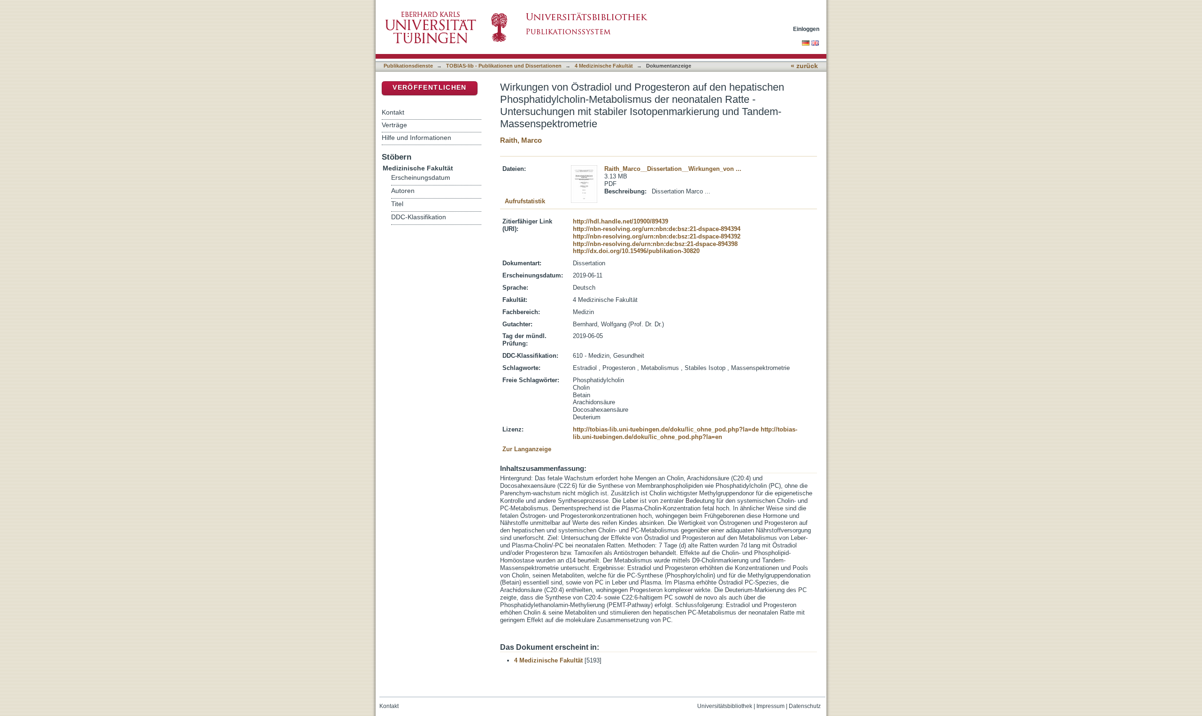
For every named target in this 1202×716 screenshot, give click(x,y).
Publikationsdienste (408, 66)
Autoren (403, 190)
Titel (397, 204)
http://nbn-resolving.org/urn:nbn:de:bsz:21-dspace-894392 (656, 236)
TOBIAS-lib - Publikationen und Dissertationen (504, 66)
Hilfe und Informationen (416, 137)
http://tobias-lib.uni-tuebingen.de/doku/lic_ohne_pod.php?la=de (666, 429)
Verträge (394, 125)
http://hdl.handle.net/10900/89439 (620, 221)
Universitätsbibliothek (724, 706)
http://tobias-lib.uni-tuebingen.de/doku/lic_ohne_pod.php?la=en (685, 433)
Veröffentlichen (429, 87)
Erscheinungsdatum (420, 177)
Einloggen (806, 29)
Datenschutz (805, 706)
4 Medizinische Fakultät (604, 66)
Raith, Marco (521, 140)
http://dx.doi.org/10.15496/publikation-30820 (636, 250)
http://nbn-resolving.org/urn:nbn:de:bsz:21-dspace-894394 (656, 228)
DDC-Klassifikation (418, 217)
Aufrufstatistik (525, 201)
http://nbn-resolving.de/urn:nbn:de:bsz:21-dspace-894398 (655, 243)
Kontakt (393, 112)
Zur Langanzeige (526, 449)
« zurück (804, 65)
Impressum (770, 706)
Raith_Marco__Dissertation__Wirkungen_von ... (672, 168)
